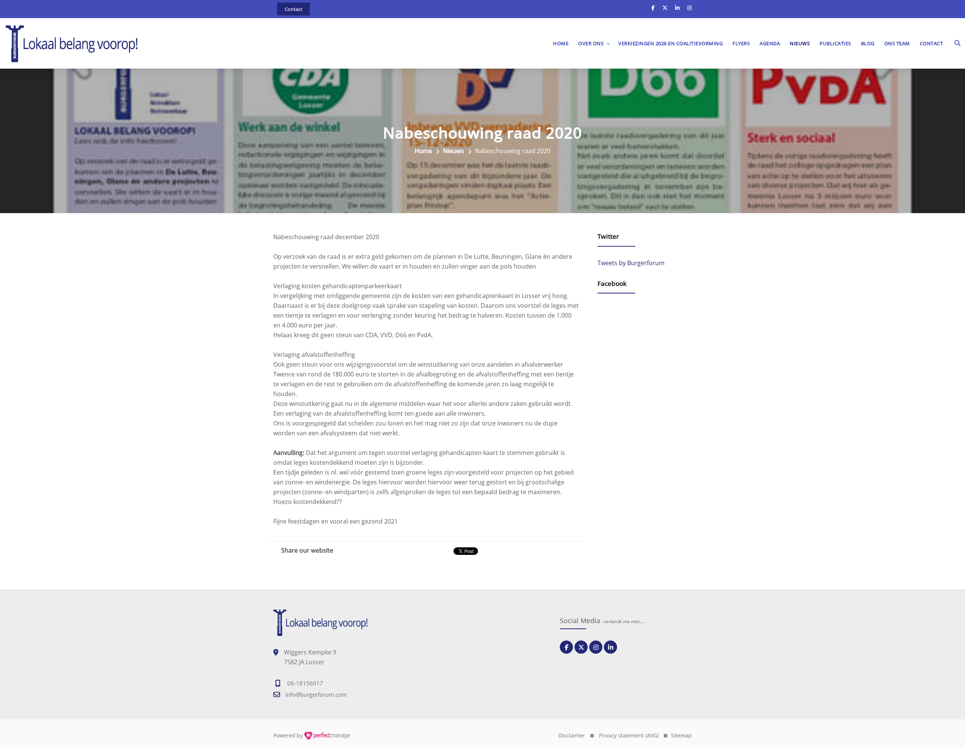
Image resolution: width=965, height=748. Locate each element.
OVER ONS (591, 43)
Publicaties (835, 43)
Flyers (741, 43)
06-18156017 (305, 683)
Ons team (897, 43)
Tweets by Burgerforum (631, 263)
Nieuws (800, 43)
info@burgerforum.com (316, 694)
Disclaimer (571, 735)
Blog (868, 43)
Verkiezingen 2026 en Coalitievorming (670, 43)
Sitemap (681, 735)
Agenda (770, 43)
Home (560, 43)
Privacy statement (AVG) (629, 735)
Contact (931, 43)
